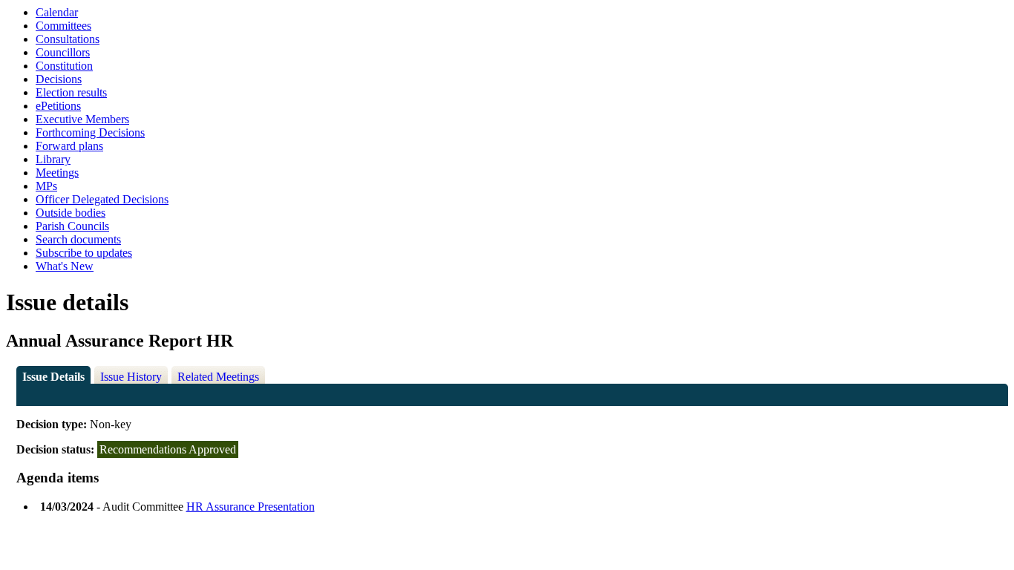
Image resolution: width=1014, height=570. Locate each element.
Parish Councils (72, 226)
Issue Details (53, 376)
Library (53, 159)
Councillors (63, 52)
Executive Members (82, 119)
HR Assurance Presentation (250, 506)
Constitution (64, 65)
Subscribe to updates (84, 252)
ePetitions (58, 105)
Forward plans (69, 146)
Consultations (67, 39)
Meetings (57, 172)
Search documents (78, 239)
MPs (46, 186)
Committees (63, 25)
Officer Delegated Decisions (102, 199)
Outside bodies (70, 212)
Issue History (131, 376)
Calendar (57, 12)
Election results (71, 92)
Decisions (59, 79)
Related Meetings (218, 376)
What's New (65, 266)
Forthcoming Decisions (90, 132)
